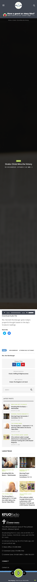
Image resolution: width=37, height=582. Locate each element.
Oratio (19, 161)
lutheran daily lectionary (26, 350)
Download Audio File (9, 316)
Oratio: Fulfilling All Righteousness (18, 374)
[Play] (5, 313)
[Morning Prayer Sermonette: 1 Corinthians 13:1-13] (6, 416)
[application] (18, 313)
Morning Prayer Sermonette (20, 413)
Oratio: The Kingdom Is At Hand (18, 382)
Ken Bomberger (13, 350)
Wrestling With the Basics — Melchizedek (9, 474)
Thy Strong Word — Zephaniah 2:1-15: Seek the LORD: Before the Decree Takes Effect (22, 427)
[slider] (31, 312)
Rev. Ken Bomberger (10, 167)
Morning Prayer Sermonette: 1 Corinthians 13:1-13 (20, 417)
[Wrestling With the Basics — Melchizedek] (6, 406)
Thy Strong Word (16, 423)
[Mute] (27, 313)
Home (9, 20)
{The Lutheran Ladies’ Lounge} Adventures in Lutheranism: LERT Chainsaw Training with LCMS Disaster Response (22, 439)
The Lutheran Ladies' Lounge (19, 434)
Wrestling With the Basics (19, 404)
